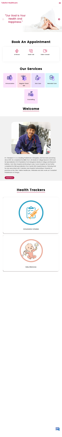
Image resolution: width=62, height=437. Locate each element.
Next (59, 19)
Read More (9, 177)
